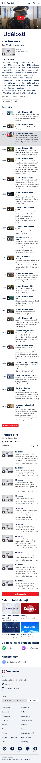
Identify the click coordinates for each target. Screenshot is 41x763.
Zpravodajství (7, 101)
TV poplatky (6, 716)
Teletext (5, 720)
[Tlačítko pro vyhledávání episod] (32, 446)
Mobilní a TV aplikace (9, 737)
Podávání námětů (27, 733)
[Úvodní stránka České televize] (10, 671)
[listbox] (20, 700)
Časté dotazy (26, 737)
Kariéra (24, 729)
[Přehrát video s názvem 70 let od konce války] (20, 18)
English (4, 759)
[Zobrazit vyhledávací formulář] (28, 3)
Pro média (25, 708)
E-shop (4, 733)
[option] (8, 700)
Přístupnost (26, 759)
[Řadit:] (37, 445)
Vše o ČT (5, 741)
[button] (20, 17)
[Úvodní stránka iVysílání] (8, 3)
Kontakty (24, 741)
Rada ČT (24, 725)
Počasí (4, 729)
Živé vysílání (6, 712)
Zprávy (16, 101)
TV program (6, 708)
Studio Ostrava (26, 720)
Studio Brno (25, 716)
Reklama (24, 712)
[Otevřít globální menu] (38, 3)
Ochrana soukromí (14, 759)
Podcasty (5, 725)
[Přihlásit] (33, 3)
